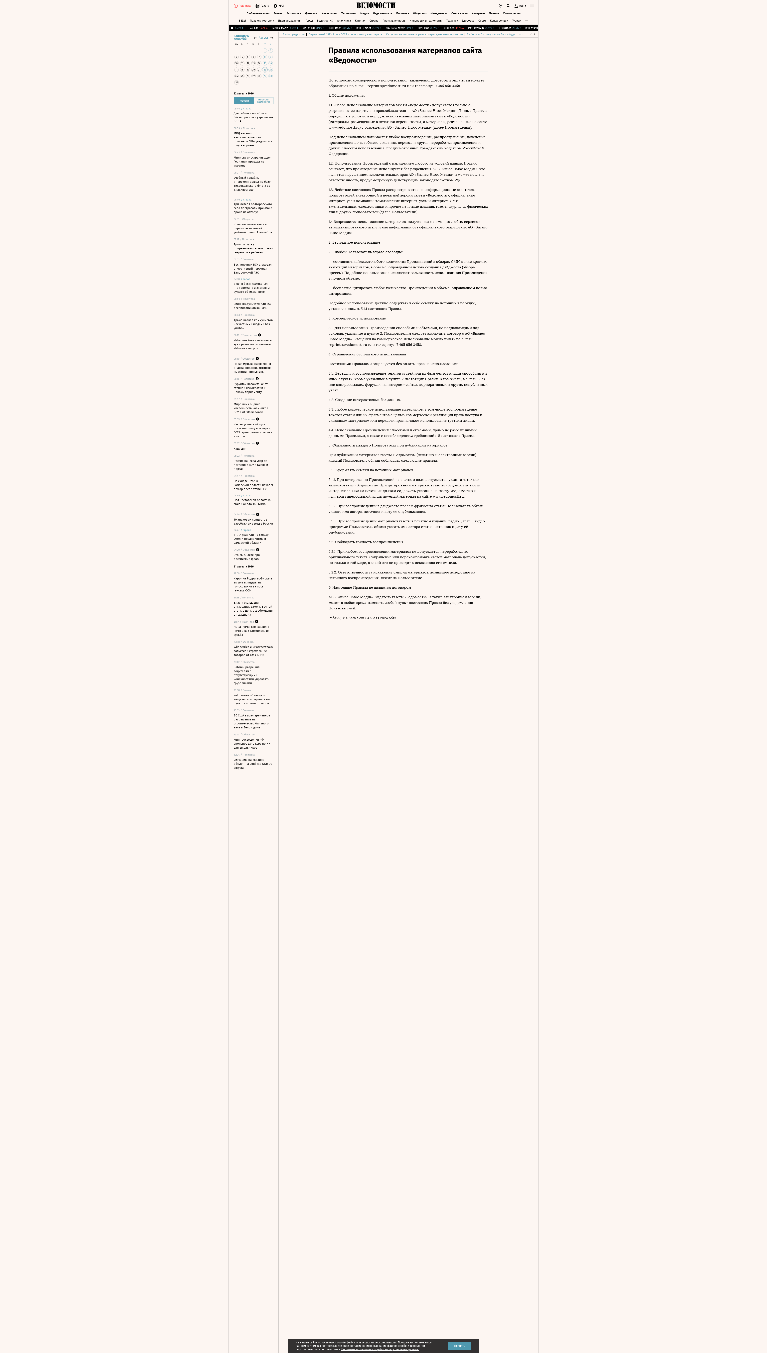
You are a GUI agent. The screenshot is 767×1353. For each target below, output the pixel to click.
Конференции (499, 20)
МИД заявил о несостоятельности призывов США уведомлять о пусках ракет (253, 139)
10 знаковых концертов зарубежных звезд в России (253, 521)
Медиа (364, 13)
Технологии (348, 13)
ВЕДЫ (242, 20)
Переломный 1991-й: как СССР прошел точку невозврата (345, 34)
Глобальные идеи (257, 13)
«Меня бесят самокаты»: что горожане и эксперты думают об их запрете (252, 288)
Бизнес (278, 13)
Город (309, 20)
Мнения (494, 13)
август (263, 38)
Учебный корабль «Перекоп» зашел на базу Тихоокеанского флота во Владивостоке (252, 183)
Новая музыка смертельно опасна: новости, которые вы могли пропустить (252, 368)
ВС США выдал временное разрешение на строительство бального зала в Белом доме (252, 721)
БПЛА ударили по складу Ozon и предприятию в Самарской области (251, 539)
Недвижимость (382, 13)
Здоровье (468, 20)
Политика (402, 13)
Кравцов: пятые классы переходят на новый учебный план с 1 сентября (253, 228)
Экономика (294, 13)
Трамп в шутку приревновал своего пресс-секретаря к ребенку (253, 248)
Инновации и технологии (425, 20)
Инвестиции (329, 13)
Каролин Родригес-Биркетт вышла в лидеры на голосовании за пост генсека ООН (253, 584)
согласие (356, 1346)
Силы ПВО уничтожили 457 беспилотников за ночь (252, 306)
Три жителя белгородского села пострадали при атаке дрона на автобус (253, 208)
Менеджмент (438, 13)
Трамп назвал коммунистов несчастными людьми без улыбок (253, 324)
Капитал (360, 20)
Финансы (311, 13)
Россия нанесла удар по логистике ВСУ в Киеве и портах (251, 465)
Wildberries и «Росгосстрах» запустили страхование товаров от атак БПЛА (253, 651)
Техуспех (452, 20)
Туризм (516, 20)
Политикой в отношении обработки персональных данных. (380, 1349)
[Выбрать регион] (500, 6)
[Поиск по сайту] (508, 6)
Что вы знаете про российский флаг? (247, 557)
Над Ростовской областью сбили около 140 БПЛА (252, 502)
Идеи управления (289, 20)
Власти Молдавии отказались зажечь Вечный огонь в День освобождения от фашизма (253, 608)
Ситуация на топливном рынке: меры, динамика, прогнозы (424, 34)
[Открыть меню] (532, 6)
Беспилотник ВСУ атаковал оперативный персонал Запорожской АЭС (253, 268)
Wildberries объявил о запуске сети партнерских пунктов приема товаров (252, 699)
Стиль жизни (459, 13)
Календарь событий (241, 38)
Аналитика (344, 20)
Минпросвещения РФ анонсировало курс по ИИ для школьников (252, 743)
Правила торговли (262, 20)
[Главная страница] (376, 5)
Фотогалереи (512, 13)
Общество (419, 13)
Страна (374, 20)
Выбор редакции (294, 34)
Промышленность (394, 20)
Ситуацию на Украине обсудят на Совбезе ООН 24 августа (253, 764)
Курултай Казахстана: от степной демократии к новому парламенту (251, 388)
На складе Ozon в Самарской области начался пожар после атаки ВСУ (253, 485)
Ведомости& (325, 20)
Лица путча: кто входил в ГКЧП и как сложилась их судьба (251, 631)
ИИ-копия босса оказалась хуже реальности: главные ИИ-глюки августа (253, 344)
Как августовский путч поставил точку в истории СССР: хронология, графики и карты (253, 430)
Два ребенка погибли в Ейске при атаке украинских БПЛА (253, 117)
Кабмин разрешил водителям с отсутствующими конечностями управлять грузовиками (251, 675)
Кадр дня (240, 448)
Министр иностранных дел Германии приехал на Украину (252, 161)
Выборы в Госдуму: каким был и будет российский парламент (507, 34)
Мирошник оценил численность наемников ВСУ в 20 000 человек (251, 408)
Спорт (482, 20)
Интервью (478, 13)
